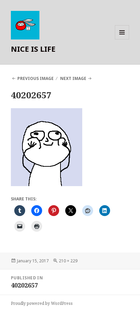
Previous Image (35, 78)
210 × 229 (68, 261)
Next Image (73, 78)
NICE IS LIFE (33, 49)
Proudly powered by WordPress (42, 303)
